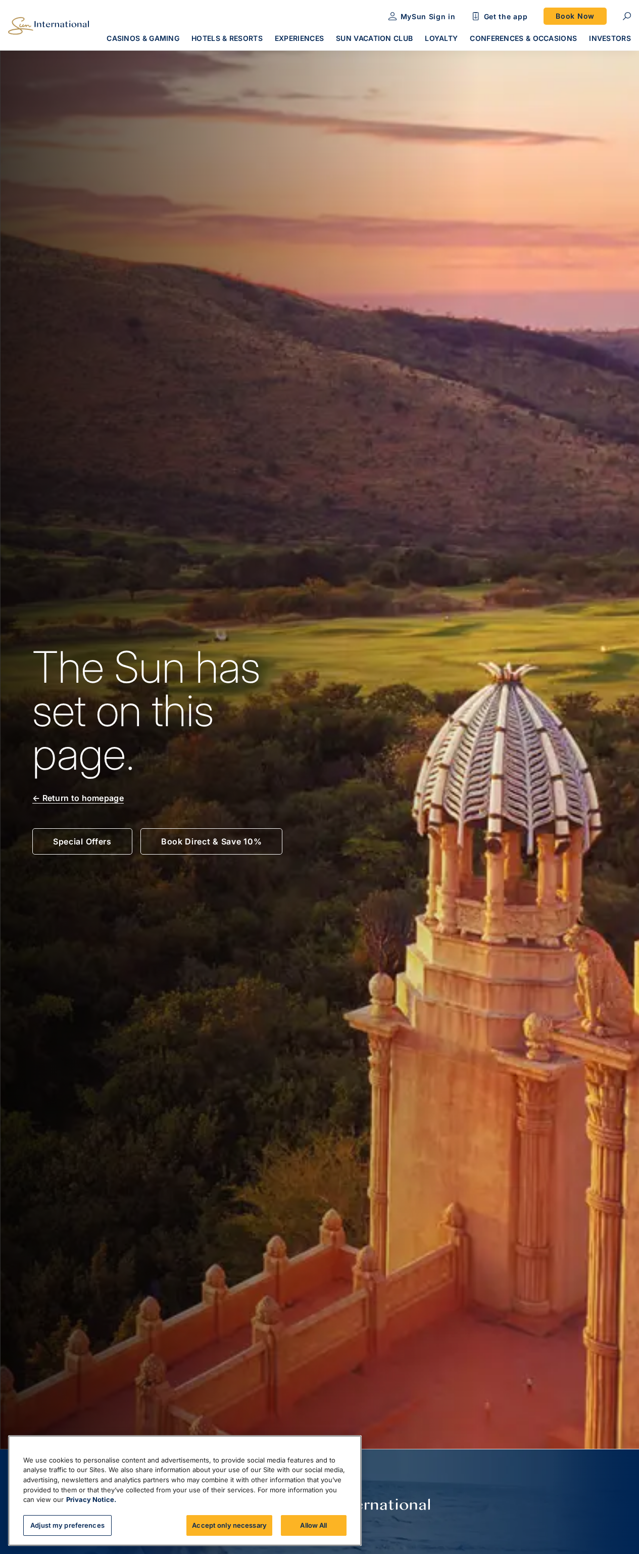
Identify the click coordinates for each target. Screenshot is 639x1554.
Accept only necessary (229, 1525)
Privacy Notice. (91, 1499)
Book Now (575, 16)
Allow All (313, 1525)
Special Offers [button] (82, 841)
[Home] (48, 25)
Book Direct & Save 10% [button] (211, 841)
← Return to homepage (78, 798)
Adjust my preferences (67, 1525)
